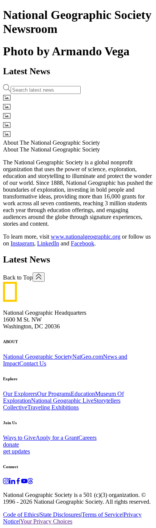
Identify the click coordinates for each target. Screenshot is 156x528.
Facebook (82, 243)
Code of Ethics (21, 514)
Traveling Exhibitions (53, 407)
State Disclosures (60, 514)
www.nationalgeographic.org (85, 236)
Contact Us (32, 363)
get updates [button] (16, 451)
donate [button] (11, 444)
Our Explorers (20, 394)
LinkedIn (48, 243)
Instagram (22, 243)
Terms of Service (102, 514)
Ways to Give (19, 437)
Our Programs (54, 394)
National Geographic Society (37, 356)
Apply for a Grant (57, 437)
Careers (87, 437)
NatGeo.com (87, 356)
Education (83, 394)
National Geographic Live (62, 400)
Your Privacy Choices (46, 521)
